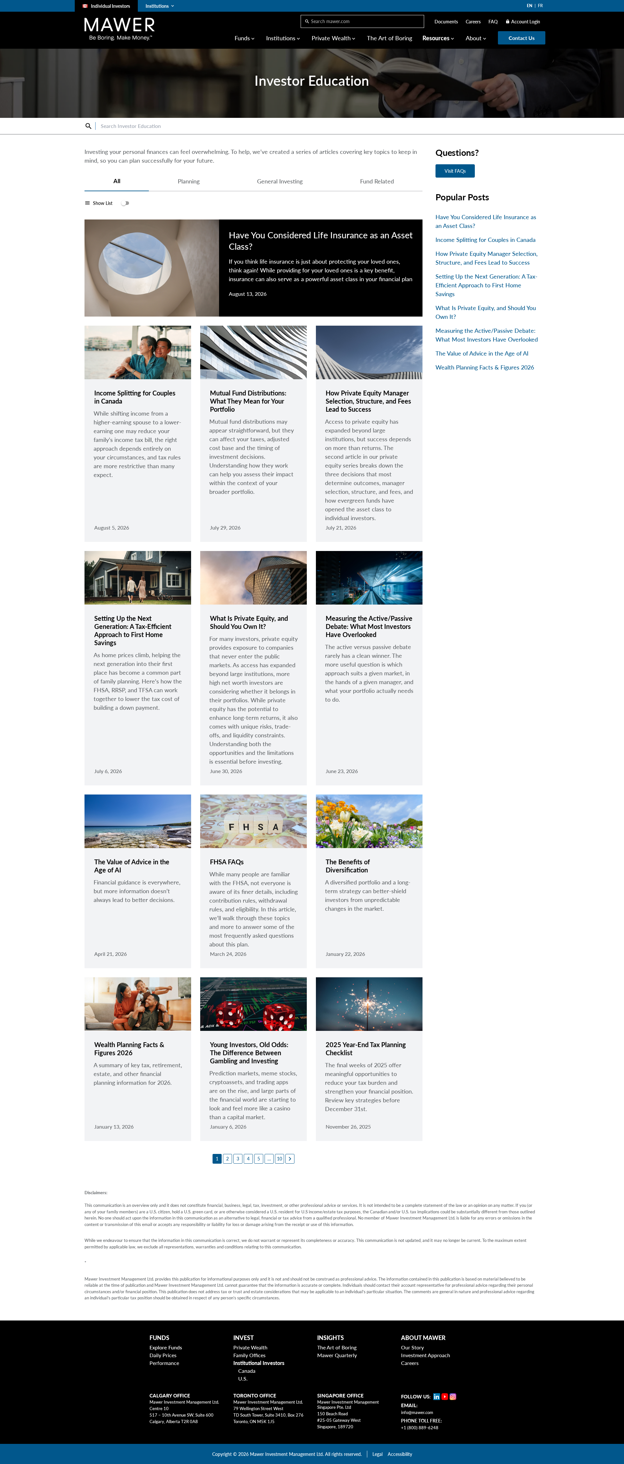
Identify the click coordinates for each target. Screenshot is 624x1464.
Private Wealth (250, 1347)
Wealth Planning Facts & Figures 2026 (485, 367)
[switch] (106, 203)
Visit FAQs (455, 171)
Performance (164, 1363)
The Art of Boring (389, 38)
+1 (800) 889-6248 (419, 1427)
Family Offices (249, 1355)
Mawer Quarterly (337, 1355)
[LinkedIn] (436, 1396)
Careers (473, 21)
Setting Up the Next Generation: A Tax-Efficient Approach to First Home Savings (487, 285)
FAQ (493, 21)
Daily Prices (163, 1355)
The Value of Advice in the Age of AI (482, 353)
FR (540, 5)
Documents (446, 21)
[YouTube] (444, 1396)
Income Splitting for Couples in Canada (486, 239)
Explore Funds (166, 1347)
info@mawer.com (417, 1412)
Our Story (412, 1347)
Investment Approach (425, 1355)
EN (529, 5)
